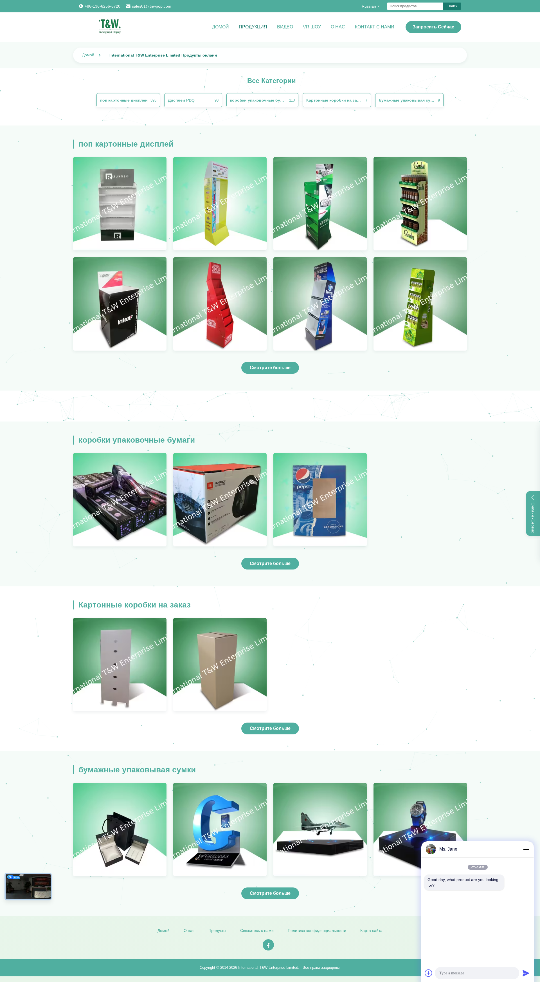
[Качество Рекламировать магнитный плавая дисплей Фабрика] (320, 829)
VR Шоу (312, 26)
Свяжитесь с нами (257, 930)
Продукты (217, 930)
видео (285, 26)
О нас (338, 26)
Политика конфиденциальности (317, 930)
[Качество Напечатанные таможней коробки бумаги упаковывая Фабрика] (320, 499)
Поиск (452, 6)
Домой (220, 26)
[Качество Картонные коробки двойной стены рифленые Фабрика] (220, 499)
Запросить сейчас (433, 26)
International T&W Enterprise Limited (268, 967)
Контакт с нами (374, 26)
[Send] (525, 973)
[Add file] (429, 973)
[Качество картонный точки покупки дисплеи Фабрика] (119, 499)
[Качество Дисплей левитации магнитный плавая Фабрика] (420, 829)
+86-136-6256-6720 (102, 6)
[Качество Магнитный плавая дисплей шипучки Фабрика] (220, 829)
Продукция (253, 26)
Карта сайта (371, 930)
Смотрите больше (270, 367)
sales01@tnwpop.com (151, 6)
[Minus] (526, 849)
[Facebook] (268, 944)
